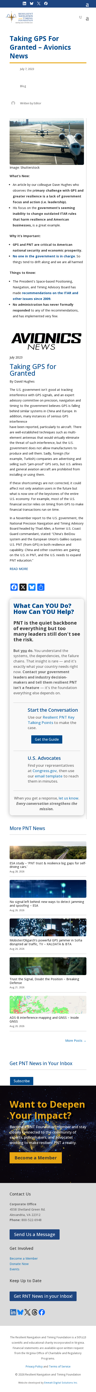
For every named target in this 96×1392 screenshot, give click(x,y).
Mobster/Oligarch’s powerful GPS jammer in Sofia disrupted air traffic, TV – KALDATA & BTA (46, 942)
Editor (37, 103)
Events (14, 1269)
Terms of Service (60, 1366)
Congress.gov (45, 770)
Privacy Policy (34, 1366)
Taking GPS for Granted (33, 370)
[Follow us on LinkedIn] (13, 1312)
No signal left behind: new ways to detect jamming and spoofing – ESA (47, 904)
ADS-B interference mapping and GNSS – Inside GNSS (44, 1019)
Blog (23, 86)
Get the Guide (47, 739)
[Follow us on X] (27, 1312)
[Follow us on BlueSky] (20, 1312)
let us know (68, 798)
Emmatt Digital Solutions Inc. (61, 1382)
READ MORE (19, 569)
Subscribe (22, 1080)
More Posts (75, 1040)
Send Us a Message (34, 1234)
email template (49, 776)
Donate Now (19, 1264)
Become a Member (36, 1158)
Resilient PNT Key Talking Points (51, 720)
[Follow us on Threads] (34, 1312)
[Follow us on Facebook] (42, 1312)
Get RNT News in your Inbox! (43, 1296)
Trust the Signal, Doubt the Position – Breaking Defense (44, 981)
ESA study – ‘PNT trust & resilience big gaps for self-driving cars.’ (48, 865)
